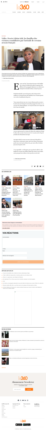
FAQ (24, 405)
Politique (14, 12)
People (3, 414)
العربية (43, 1)
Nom (4, 250)
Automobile (3, 413)
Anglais (38, 1)
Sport (43, 12)
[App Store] (19, 424)
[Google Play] (27, 424)
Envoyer (29, 389)
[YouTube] (23, 400)
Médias (39, 12)
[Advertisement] (23, 24)
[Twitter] (20, 400)
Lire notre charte (6, 228)
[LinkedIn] (25, 400)
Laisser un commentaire (23, 261)
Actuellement (4, 12)
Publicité (14, 406)
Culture (34, 12)
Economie (19, 12)
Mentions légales (37, 406)
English (32, 1)
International (29, 12)
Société (23, 12)
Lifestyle (3, 415)
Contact (24, 406)
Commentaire (6, 237)
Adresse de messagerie (8, 255)
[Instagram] (27, 400)
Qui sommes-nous (15, 405)
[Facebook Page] (18, 400)
